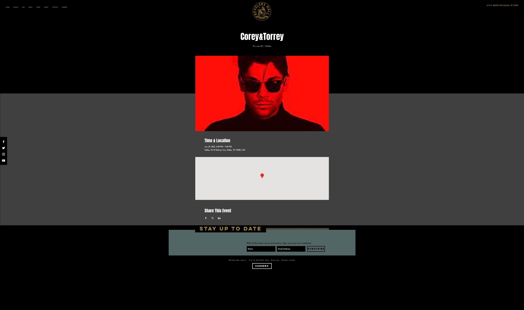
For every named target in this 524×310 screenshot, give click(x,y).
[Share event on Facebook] (206, 218)
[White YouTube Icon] (3, 160)
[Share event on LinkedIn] (219, 218)
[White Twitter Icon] (3, 148)
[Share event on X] (212, 218)
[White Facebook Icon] (3, 142)
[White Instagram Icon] (3, 154)
